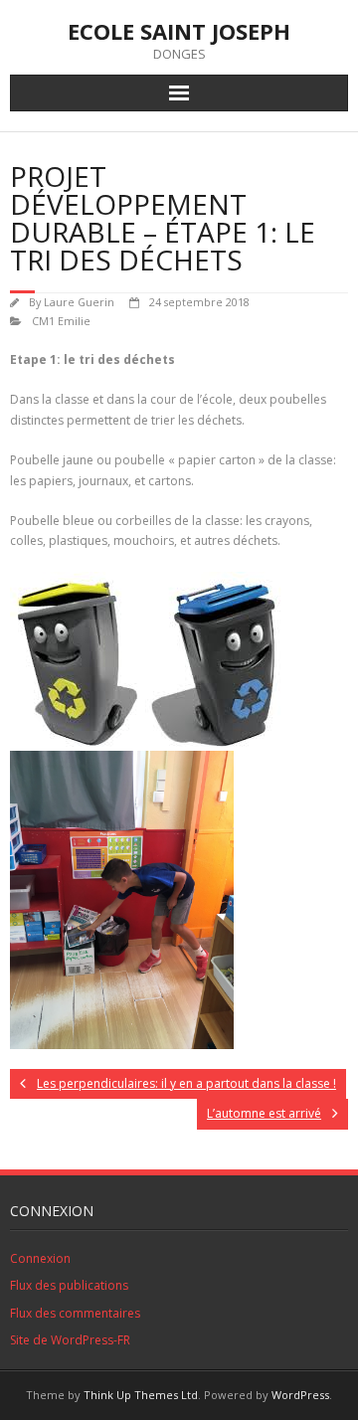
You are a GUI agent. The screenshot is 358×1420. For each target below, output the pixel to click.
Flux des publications (69, 1285)
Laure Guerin (79, 301)
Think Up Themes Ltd (141, 1394)
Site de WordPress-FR (70, 1339)
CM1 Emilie (61, 320)
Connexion (40, 1258)
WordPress (300, 1394)
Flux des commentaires (75, 1313)
